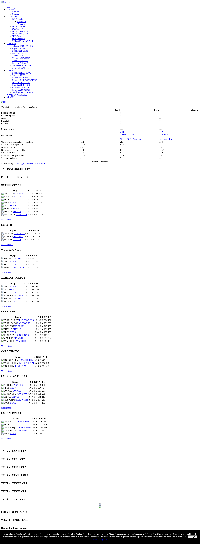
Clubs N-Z (11, 70)
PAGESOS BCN (26, 320)
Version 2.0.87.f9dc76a (36, 164)
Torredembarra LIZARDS (23, 65)
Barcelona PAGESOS (21, 73)
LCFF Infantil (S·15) (21, 31)
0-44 (122, 132)
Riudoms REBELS (20, 78)
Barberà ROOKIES (20, 87)
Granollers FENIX (20, 60)
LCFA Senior (18, 19)
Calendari (21, 21)
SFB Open (16, 36)
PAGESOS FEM (26, 363)
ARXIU (10, 97)
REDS (13, 200)
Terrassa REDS (18, 75)
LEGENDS (19, 233)
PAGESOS (19, 197)
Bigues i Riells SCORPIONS (24, 80)
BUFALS (17, 211)
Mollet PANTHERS (21, 82)
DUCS (13, 205)
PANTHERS (21, 341)
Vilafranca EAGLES (21, 58)
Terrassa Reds (165, 134)
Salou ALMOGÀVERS (22, 46)
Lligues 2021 (12, 16)
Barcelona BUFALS (21, 51)
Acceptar (192, 537)
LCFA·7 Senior (18, 26)
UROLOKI (19, 194)
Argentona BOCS (19, 48)
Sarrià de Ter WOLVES (22, 92)
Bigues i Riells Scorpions (130, 139)
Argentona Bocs (127, 134)
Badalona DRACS (20, 53)
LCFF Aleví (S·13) (20, 34)
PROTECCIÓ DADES (17, 95)
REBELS (17, 208)
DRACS (15, 397)
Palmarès (21, 24)
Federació (11, 9)
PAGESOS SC (23, 323)
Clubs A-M (11, 43)
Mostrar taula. (7, 219)
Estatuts (15, 14)
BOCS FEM (20, 366)
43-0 (161, 132)
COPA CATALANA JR (22, 41)
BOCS (13, 203)
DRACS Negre (24, 427)
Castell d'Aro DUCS (21, 56)
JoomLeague (19, 164)
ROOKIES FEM (26, 360)
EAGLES (17, 239)
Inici (8, 7)
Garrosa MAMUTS (20, 68)
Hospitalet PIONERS (21, 85)
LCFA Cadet (17, 29)
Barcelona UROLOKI (21, 90)
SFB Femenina (18, 38)
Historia (15, 12)
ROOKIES (19, 258)
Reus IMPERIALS (20, 63)
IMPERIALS (21, 214)
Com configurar (100, 539)
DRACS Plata (22, 422)
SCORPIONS (22, 335)
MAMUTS (19, 338)
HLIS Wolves (22, 400)
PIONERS (18, 236)
